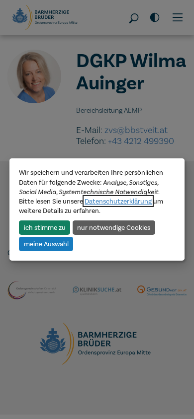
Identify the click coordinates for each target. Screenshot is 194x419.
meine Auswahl (46, 244)
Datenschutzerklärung (118, 201)
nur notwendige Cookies (113, 227)
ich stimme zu (45, 227)
